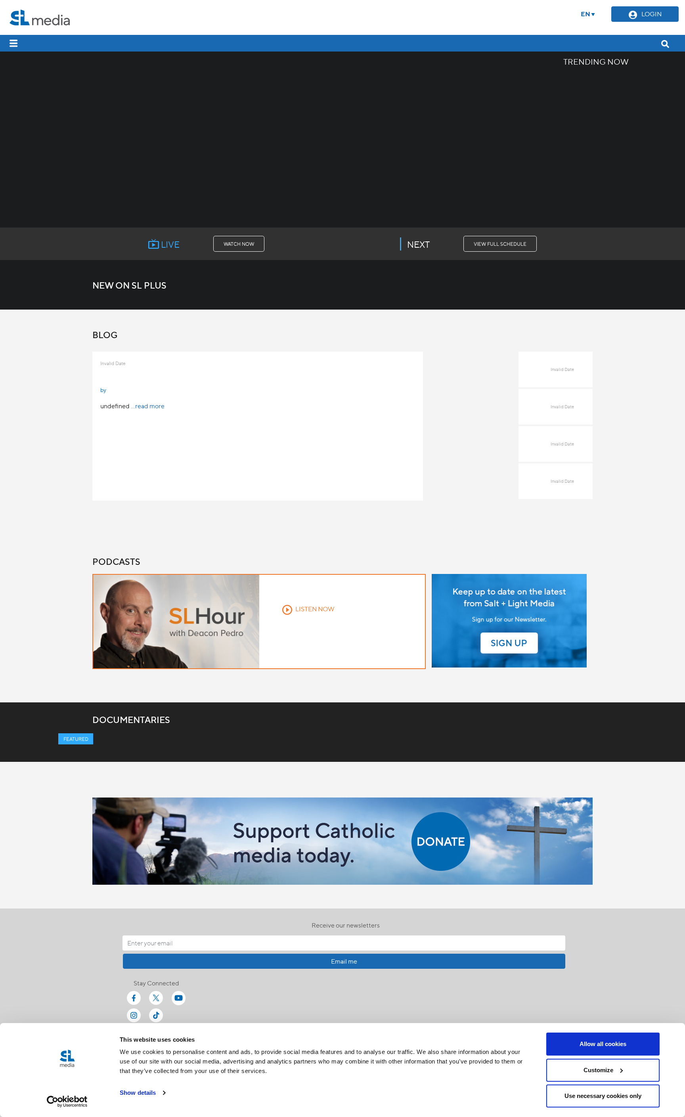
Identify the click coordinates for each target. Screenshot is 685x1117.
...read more (148, 406)
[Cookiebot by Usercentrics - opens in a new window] (67, 1101)
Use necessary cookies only (602, 1095)
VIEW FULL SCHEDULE (500, 244)
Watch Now (239, 244)
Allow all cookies (603, 1043)
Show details (138, 1092)
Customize (598, 1070)
